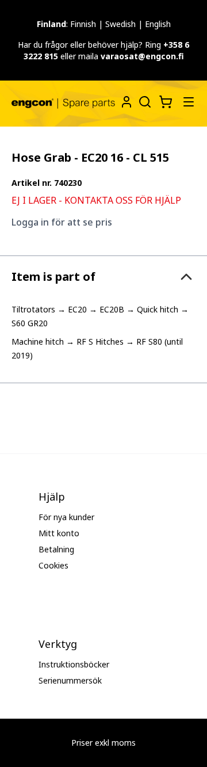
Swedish (120, 23)
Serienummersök (70, 680)
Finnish (83, 23)
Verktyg (58, 644)
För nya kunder (66, 517)
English (158, 23)
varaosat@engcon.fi (142, 56)
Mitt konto (59, 533)
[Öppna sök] (144, 100)
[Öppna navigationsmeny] (188, 102)
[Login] (126, 102)
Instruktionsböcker (74, 664)
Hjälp (52, 496)
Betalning (56, 549)
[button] (103, 276)
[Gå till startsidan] (63, 103)
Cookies (53, 565)
